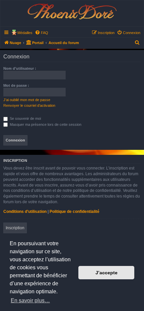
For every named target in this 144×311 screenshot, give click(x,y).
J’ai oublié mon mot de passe (26, 100)
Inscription (15, 228)
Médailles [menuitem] (24, 33)
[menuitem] (41, 33)
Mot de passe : (16, 85)
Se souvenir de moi (25, 118)
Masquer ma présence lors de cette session (45, 124)
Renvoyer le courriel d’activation (29, 105)
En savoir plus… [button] (30, 300)
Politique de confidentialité (74, 211)
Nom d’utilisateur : (19, 68)
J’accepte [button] (106, 272)
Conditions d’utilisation (25, 211)
